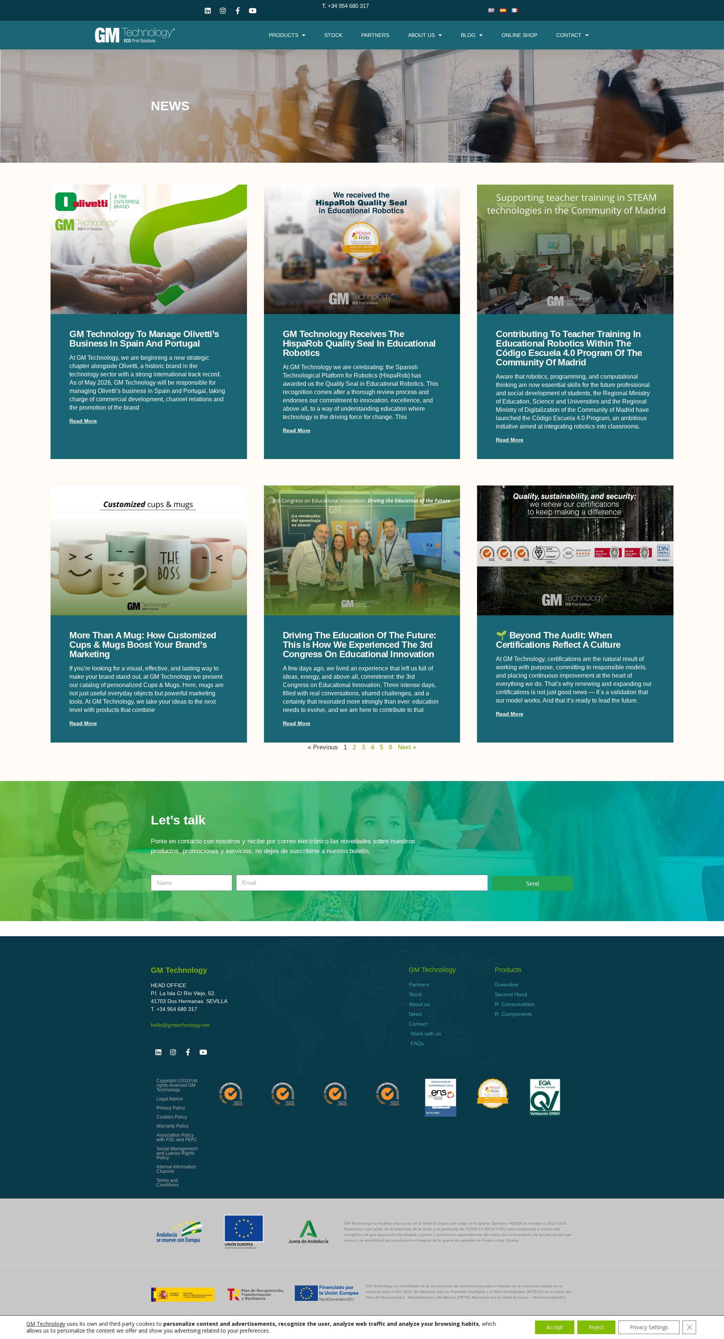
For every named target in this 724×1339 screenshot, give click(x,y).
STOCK (333, 35)
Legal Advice (169, 1099)
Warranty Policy (172, 1126)
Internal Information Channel (176, 1169)
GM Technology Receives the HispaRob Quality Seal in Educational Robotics (359, 343)
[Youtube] (252, 10)
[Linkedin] (208, 10)
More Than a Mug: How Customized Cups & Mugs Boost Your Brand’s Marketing (142, 644)
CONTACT (568, 35)
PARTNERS (375, 35)
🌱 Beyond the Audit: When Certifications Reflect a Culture (558, 640)
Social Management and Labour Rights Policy (177, 1153)
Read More (83, 421)
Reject (596, 1327)
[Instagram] (222, 10)
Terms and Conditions (167, 1183)
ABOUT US (421, 35)
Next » (407, 747)
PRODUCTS (283, 35)
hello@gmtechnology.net (180, 1025)
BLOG (468, 35)
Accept (554, 1327)
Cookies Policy (171, 1117)
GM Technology (45, 1323)
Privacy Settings (649, 1327)
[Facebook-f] (237, 10)
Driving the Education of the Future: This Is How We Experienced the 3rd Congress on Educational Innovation (359, 644)
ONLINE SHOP (519, 35)
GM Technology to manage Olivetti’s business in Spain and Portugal (144, 338)
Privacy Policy (170, 1108)
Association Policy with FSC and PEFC (176, 1137)
